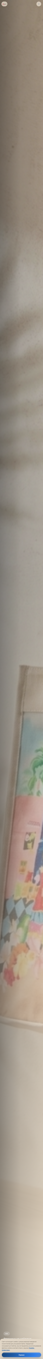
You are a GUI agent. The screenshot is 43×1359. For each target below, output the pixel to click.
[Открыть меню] (38, 4)
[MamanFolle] (4, 4)
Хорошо (21, 1355)
